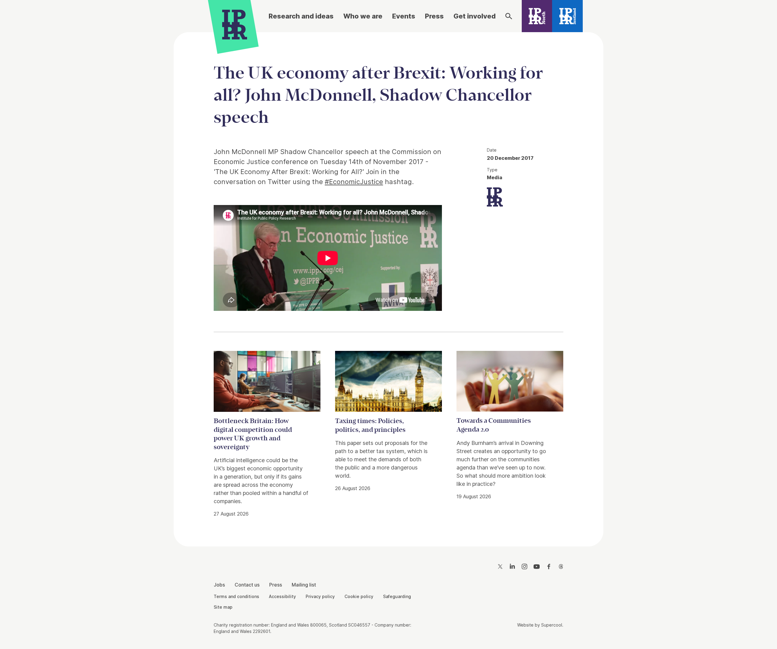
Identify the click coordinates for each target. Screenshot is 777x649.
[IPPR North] (537, 16)
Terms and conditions (236, 596)
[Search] (508, 16)
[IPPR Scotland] (567, 16)
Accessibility (282, 596)
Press (434, 16)
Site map (223, 607)
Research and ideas (301, 16)
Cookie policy (358, 596)
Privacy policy (320, 596)
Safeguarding (397, 596)
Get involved (474, 16)
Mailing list (304, 585)
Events (403, 16)
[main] (388, 284)
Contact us (247, 585)
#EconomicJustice (354, 182)
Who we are (362, 16)
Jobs (219, 585)
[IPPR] (234, 23)
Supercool (551, 624)
